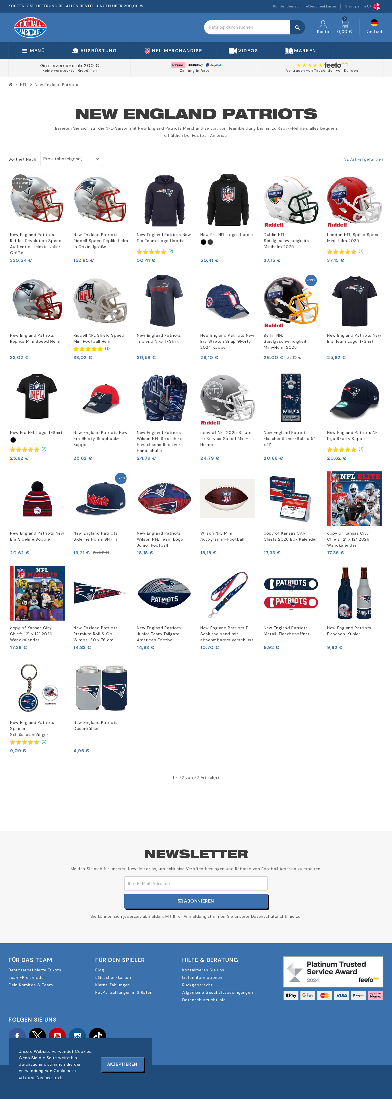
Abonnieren (198, 901)
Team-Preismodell (27, 977)
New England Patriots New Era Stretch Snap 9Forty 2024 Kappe (227, 341)
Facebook (17, 1036)
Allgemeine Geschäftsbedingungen (217, 992)
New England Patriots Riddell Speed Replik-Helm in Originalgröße (100, 240)
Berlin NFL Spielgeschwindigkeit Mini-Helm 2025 (285, 341)
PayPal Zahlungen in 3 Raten (123, 992)
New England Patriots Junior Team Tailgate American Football (159, 633)
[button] (155, 251)
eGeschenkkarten (321, 6)
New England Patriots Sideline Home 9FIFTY (95, 536)
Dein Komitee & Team (31, 984)
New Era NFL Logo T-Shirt (36, 432)
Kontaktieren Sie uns (203, 970)
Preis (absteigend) (63, 159)
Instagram (77, 1036)
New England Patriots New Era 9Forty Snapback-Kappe (100, 438)
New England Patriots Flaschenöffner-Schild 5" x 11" (289, 438)
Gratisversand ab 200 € (69, 66)
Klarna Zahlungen (112, 984)
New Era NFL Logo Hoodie (226, 234)
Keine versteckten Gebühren (69, 70)
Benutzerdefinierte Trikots (35, 970)
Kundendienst (285, 6)
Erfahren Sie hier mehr (41, 1077)
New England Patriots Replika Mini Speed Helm (35, 338)
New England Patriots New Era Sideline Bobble (37, 536)
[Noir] (203, 242)
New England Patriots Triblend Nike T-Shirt (159, 338)
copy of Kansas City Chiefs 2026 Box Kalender (290, 536)
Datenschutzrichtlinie (204, 999)
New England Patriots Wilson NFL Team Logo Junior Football (160, 539)
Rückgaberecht (197, 984)
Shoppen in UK (358, 6)
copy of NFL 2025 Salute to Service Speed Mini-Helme (226, 438)
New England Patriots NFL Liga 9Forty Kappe (353, 435)
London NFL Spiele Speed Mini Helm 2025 (353, 237)
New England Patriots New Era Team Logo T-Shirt (354, 338)
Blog (99, 970)
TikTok (97, 1036)
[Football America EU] (30, 27)
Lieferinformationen (202, 977)
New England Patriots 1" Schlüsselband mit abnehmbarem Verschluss (226, 633)
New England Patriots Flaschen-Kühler (349, 630)
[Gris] (210, 242)
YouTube (57, 1036)
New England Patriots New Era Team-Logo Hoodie (164, 237)
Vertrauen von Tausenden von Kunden (322, 70)
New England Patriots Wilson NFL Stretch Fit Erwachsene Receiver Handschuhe (160, 441)
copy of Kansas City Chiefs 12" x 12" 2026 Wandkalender (348, 539)
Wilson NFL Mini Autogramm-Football (222, 536)
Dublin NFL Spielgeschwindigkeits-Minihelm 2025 (287, 240)
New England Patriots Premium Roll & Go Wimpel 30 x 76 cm (95, 633)
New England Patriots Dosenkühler (95, 725)
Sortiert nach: (23, 159)
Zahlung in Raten (196, 70)
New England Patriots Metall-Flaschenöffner (287, 630)
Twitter (37, 1036)
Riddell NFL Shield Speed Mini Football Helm (99, 338)
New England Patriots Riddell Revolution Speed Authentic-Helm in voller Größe (36, 243)
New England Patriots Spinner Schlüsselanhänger (32, 728)
